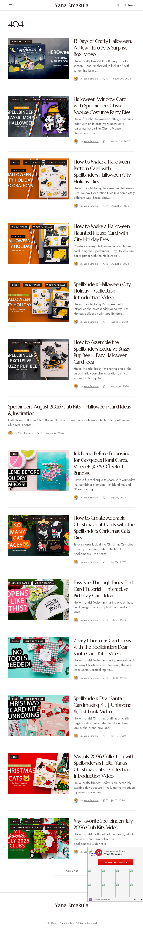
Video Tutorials (21, 41)
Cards (15, 99)
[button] (10, 5)
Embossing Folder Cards (26, 827)
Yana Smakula (71, 5)
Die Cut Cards (33, 99)
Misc (14, 454)
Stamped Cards (20, 583)
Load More (71, 871)
